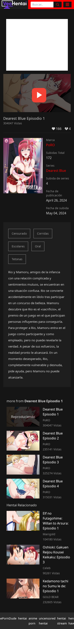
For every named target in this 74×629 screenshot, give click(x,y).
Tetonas (17, 259)
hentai (22, 618)
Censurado (19, 233)
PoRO (50, 145)
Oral (38, 246)
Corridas (43, 233)
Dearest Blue (56, 170)
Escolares (18, 246)
